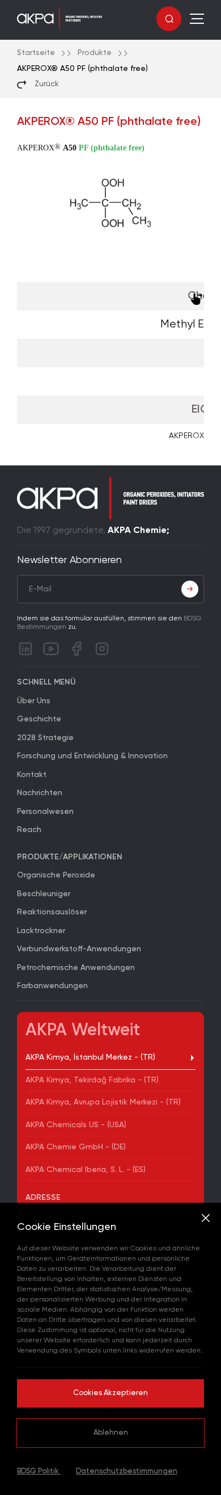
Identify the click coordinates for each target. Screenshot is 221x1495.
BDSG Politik (39, 1471)
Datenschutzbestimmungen (126, 1471)
